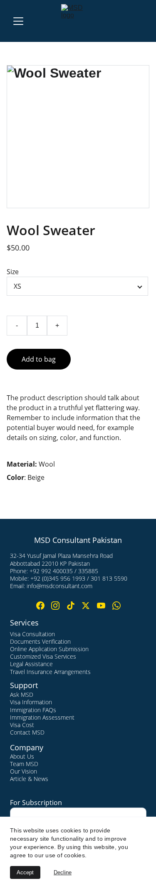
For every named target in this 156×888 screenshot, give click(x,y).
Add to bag (39, 359)
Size (13, 271)
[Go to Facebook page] (40, 605)
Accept (25, 872)
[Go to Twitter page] (86, 605)
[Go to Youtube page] (101, 605)
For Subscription (36, 802)
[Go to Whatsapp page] (116, 605)
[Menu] (18, 21)
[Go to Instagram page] (55, 605)
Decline (63, 872)
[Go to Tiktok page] (71, 605)
